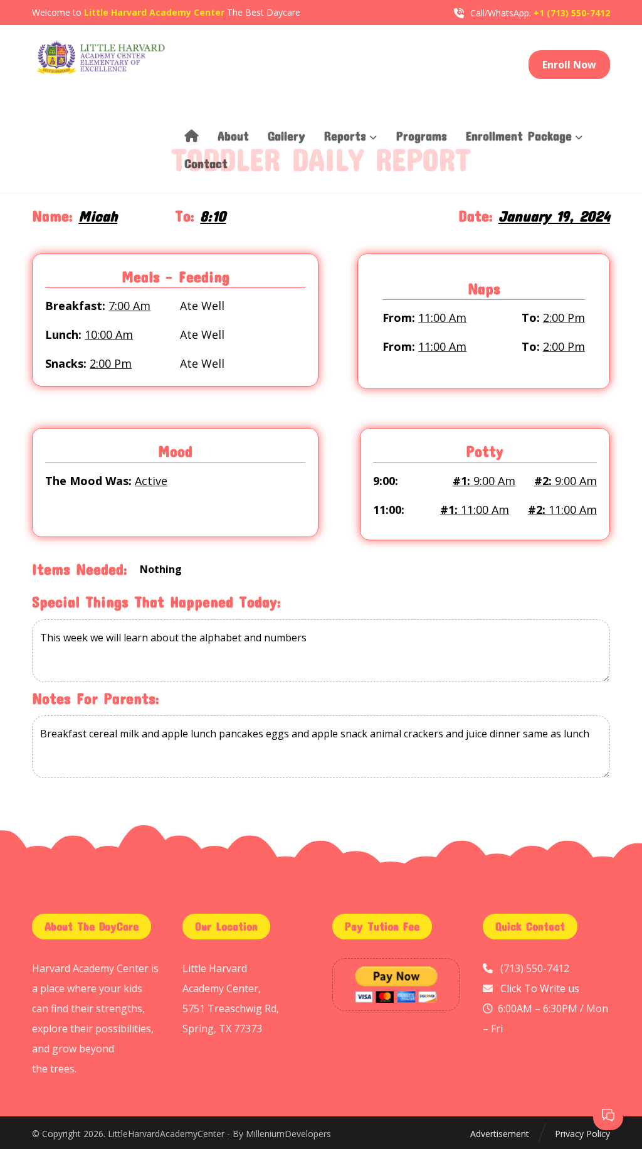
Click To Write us (539, 988)
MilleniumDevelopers (288, 1134)
